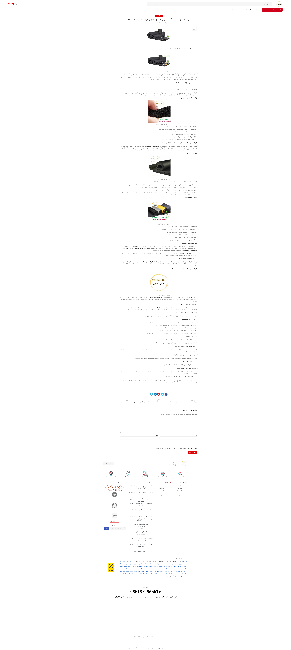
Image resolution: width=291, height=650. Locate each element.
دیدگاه (195, 417)
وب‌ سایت (195, 441)
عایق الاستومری (184, 319)
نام (196, 435)
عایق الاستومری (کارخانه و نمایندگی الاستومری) (183, 83)
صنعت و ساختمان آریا (177, 268)
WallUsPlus (159, 561)
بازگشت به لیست (159, 401)
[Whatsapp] (114, 505)
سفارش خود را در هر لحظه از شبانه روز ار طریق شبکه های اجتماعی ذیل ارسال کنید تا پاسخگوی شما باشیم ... (114, 488)
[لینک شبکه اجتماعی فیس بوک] (166, 394)
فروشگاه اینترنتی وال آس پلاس (143, 561)
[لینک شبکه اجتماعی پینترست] (158, 394)
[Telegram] (114, 494)
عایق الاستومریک (159, 15)
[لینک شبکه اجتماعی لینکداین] (155, 394)
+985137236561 (145, 592)
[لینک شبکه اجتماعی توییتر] (162, 394)
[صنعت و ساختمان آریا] (114, 515)
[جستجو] (149, 4)
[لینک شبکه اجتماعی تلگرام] (151, 394)
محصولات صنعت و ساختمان (177, 576)
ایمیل (156, 435)
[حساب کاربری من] (16, 3)
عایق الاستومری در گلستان (190, 142)
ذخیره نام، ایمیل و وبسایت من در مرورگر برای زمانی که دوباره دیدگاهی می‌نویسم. (176, 448)
